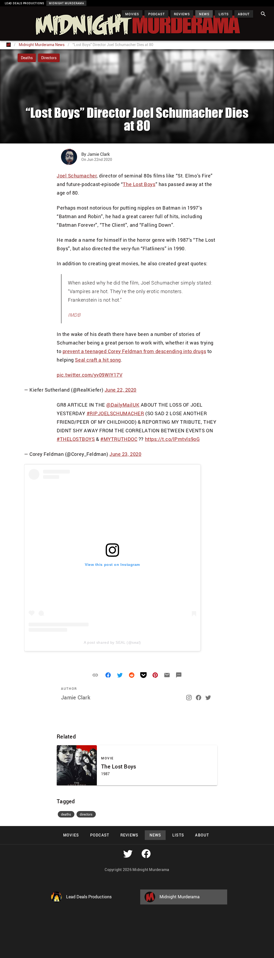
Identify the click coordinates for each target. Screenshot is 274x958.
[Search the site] (263, 13)
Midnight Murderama (30, 11)
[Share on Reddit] (131, 675)
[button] (95, 675)
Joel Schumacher (77, 175)
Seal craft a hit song (98, 360)
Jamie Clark (75, 697)
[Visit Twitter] (128, 853)
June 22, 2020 (120, 390)
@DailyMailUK (122, 405)
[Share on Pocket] (143, 675)
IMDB (74, 315)
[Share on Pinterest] (155, 675)
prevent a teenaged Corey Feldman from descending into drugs (134, 351)
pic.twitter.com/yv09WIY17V (89, 375)
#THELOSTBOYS (76, 439)
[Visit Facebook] (146, 853)
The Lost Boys (139, 184)
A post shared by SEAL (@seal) (112, 642)
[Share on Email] (167, 675)
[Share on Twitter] (120, 675)
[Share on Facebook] (108, 675)
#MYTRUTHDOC (118, 439)
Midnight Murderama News (41, 44)
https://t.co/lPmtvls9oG (172, 439)
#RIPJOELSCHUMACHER (115, 413)
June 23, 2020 (125, 454)
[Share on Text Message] (179, 675)
